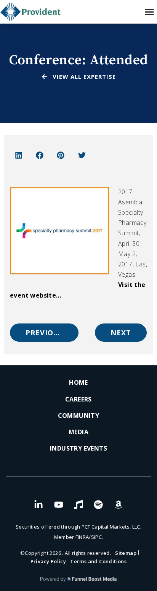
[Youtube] (59, 504)
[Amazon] (118, 504)
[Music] (78, 504)
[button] (149, 12)
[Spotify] (98, 504)
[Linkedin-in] (38, 504)
